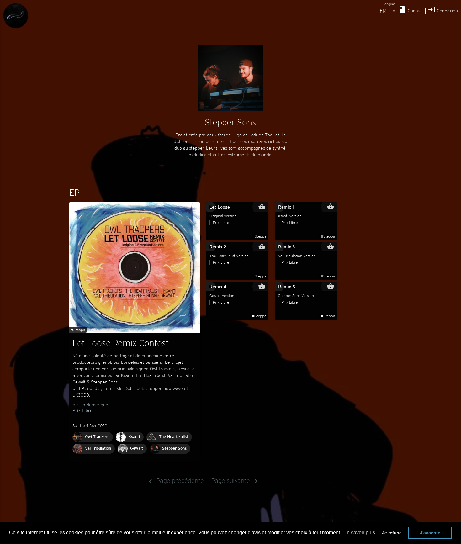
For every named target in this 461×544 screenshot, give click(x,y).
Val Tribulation (98, 449)
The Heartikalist (173, 437)
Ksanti (134, 437)
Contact (411, 9)
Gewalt (136, 449)
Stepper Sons (174, 449)
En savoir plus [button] (359, 532)
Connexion (443, 9)
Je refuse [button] (392, 532)
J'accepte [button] (430, 532)
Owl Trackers (97, 437)
